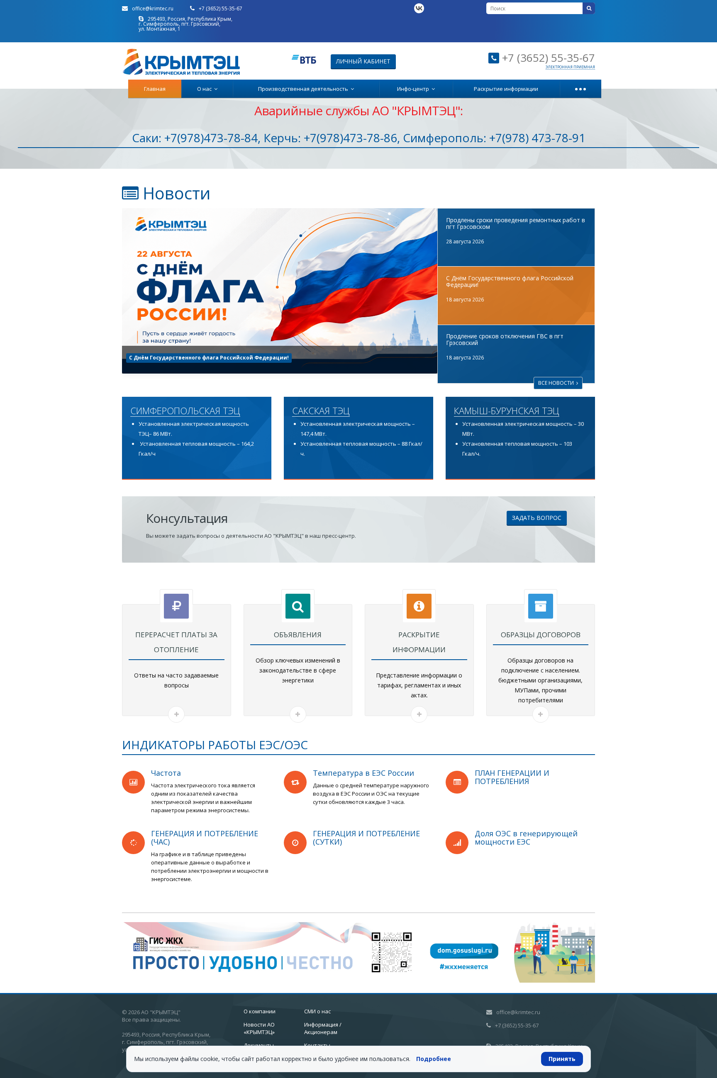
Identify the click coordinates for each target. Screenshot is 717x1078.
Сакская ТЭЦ (321, 411)
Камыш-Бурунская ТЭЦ (506, 411)
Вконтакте (419, 8)
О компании (260, 1011)
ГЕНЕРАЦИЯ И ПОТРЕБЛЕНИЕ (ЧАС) (204, 837)
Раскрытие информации (506, 88)
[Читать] (176, 714)
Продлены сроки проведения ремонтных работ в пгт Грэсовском (515, 223)
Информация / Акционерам (322, 1028)
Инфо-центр (414, 88)
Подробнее (433, 1059)
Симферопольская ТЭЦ (185, 411)
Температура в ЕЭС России (363, 773)
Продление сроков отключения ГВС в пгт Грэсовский (202, 357)
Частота (166, 773)
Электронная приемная (570, 67)
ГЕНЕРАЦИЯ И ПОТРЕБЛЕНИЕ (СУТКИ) (366, 837)
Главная (155, 88)
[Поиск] (589, 8)
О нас (205, 88)
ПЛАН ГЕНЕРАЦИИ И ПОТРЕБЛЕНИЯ (512, 777)
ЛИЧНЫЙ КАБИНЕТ (363, 61)
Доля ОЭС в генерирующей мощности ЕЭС (526, 837)
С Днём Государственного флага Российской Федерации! (509, 281)
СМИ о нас (317, 1011)
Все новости (557, 382)
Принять (562, 1059)
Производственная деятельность (304, 88)
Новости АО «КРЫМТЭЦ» (259, 1028)
